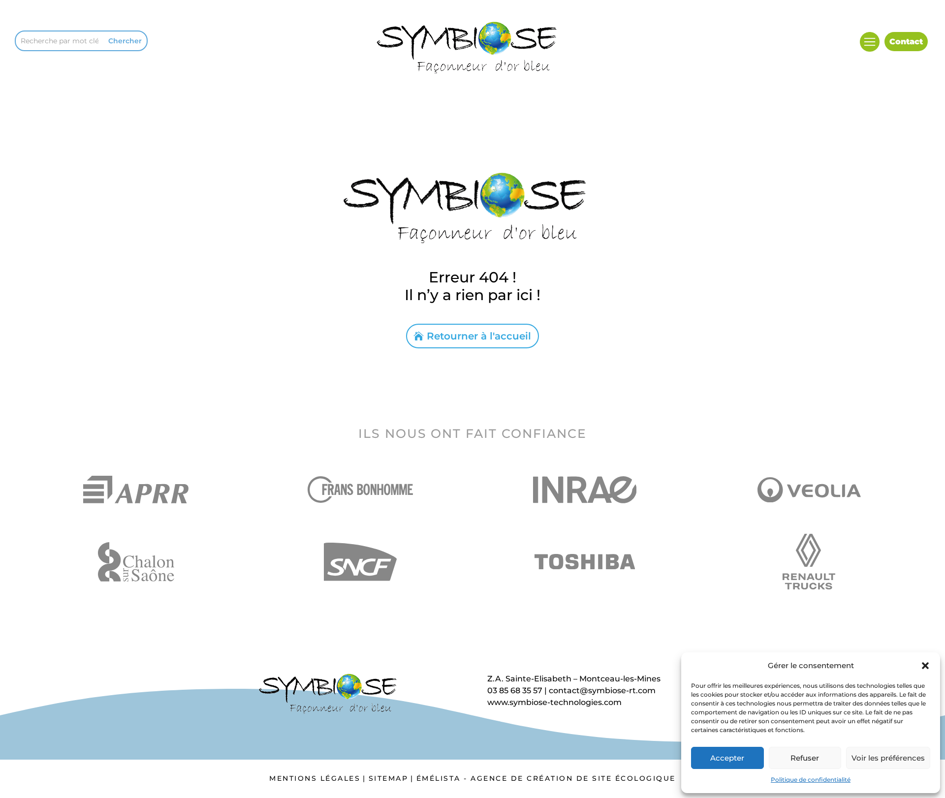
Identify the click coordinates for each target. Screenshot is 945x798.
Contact (906, 41)
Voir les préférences (888, 758)
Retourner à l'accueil (479, 336)
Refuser (804, 758)
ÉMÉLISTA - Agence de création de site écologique (546, 778)
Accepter (727, 758)
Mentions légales (314, 778)
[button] (925, 666)
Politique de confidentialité (810, 779)
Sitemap (389, 778)
